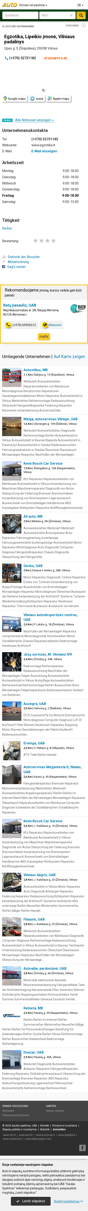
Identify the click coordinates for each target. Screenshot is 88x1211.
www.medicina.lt (12, 1138)
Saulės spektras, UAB (24, 1125)
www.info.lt (9, 1135)
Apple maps (61, 98)
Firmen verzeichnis (32, 5)
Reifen (7, 228)
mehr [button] (44, 336)
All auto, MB (33, 516)
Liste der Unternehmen (19, 26)
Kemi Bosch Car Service (43, 463)
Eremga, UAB (34, 743)
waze (39, 98)
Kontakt (44, 1125)
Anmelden (59, 1129)
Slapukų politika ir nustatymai (19, 1129)
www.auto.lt (26, 1135)
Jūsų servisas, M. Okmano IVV (47, 654)
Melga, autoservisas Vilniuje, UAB (50, 419)
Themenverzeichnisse (15, 1115)
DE (80, 5)
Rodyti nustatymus (66, 1201)
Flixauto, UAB (34, 919)
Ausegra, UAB (34, 704)
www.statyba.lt (66, 1135)
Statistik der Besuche (24, 257)
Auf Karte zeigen (69, 356)
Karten (51, 1106)
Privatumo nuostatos (64, 1125)
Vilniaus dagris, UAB (39, 875)
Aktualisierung (18, 262)
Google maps (17, 98)
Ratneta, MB (33, 1008)
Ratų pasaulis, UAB (19, 305)
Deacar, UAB (33, 1052)
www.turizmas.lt (45, 1135)
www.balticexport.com (38, 1138)
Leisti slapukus (33, 1201)
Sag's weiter (16, 267)
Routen (59, 1110)
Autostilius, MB (35, 370)
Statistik (45, 1129)
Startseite (8, 1110)
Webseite (55, 325)
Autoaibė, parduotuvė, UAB (44, 968)
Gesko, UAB (33, 566)
